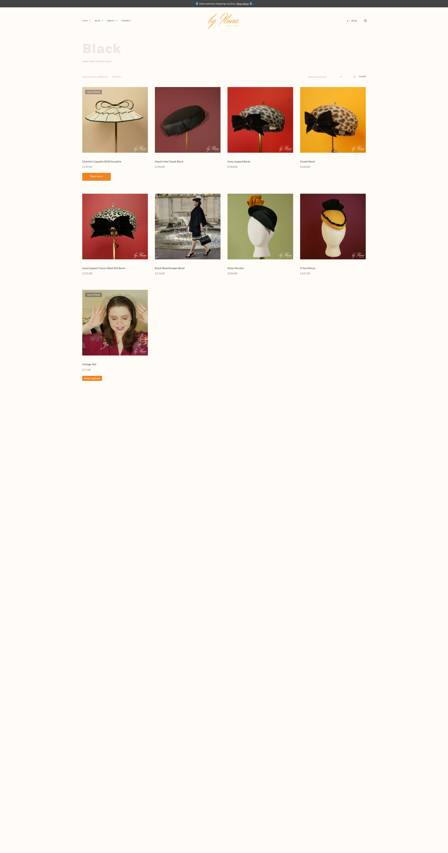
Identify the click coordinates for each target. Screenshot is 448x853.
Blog (97, 20)
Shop (85, 20)
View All (116, 76)
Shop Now (243, 3)
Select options (92, 378)
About (110, 20)
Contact (126, 20)
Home (85, 61)
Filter (362, 76)
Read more (96, 176)
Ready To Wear (96, 61)
